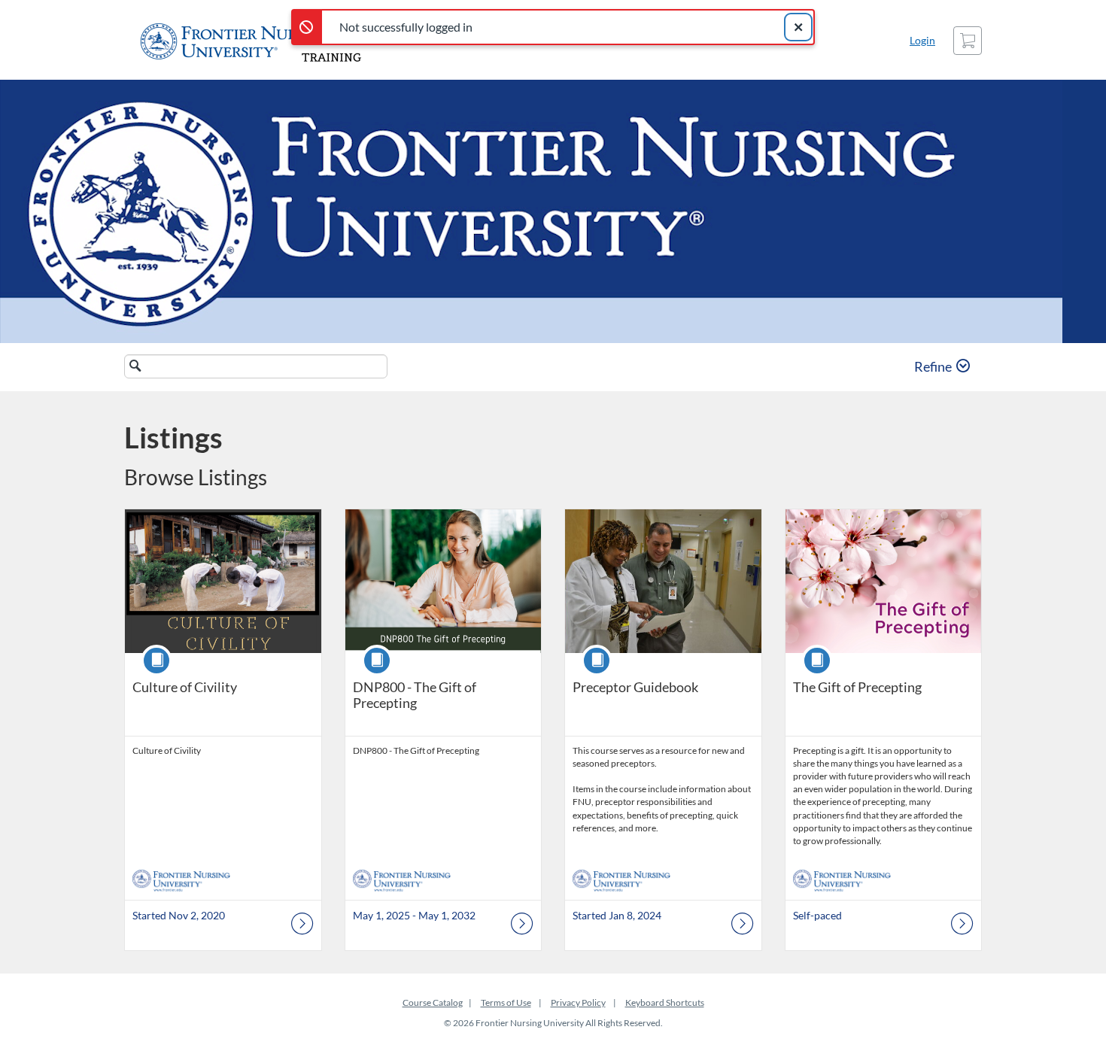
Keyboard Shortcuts (664, 1002)
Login (922, 40)
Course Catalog (433, 1002)
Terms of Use (506, 1002)
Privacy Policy (578, 1002)
